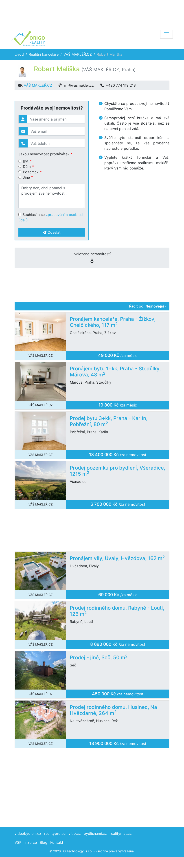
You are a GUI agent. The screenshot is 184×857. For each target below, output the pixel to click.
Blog (43, 842)
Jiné (26, 177)
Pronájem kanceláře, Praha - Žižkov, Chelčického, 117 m (113, 322)
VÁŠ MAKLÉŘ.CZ (78, 54)
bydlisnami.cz (95, 833)
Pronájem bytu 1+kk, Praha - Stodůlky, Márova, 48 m (115, 371)
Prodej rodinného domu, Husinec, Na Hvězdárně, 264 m (113, 710)
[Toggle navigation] (166, 34)
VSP (18, 842)
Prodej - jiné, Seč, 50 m (98, 657)
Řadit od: (146, 306)
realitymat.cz (121, 833)
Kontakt (56, 842)
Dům (27, 166)
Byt (25, 161)
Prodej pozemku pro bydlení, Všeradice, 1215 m (117, 471)
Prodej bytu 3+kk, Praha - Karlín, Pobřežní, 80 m (108, 421)
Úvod (19, 54)
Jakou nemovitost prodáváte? (43, 154)
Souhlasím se (51, 217)
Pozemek (31, 172)
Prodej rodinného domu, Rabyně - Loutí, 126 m (117, 611)
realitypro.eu (55, 833)
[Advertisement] (92, 13)
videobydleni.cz (28, 833)
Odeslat (53, 232)
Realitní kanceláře (44, 54)
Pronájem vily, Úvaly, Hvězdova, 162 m (117, 558)
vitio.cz (74, 833)
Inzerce (30, 842)
